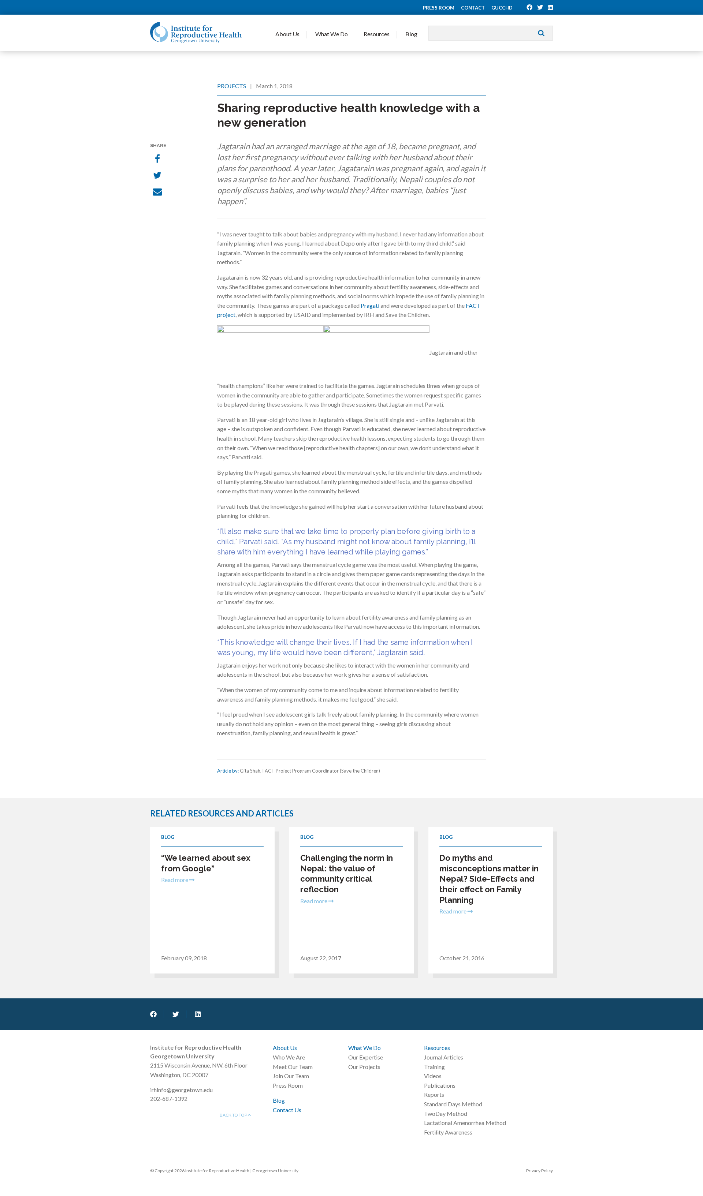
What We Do (331, 33)
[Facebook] (158, 159)
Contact (473, 8)
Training (434, 1066)
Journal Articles (443, 1057)
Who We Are (289, 1057)
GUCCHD (502, 8)
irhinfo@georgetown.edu (181, 1089)
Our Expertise (365, 1057)
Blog (411, 33)
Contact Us (287, 1109)
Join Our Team (291, 1075)
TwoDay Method (445, 1113)
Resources (377, 33)
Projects (231, 85)
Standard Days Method (453, 1103)
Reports (434, 1094)
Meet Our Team (293, 1066)
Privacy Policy (539, 1170)
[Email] (158, 192)
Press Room (438, 8)
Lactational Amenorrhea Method (465, 1122)
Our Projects (364, 1066)
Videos (433, 1075)
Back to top (234, 1115)
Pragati (370, 305)
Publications (439, 1085)
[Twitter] (158, 176)
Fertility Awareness (448, 1132)
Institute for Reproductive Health (196, 32)
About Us (287, 33)
